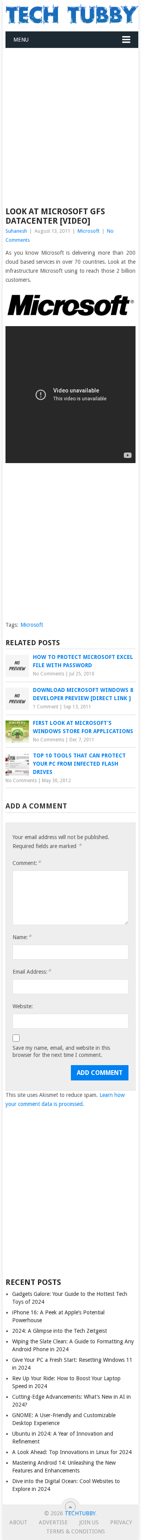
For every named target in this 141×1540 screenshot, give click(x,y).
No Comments (48, 674)
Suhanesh (16, 231)
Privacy (121, 1522)
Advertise (53, 1522)
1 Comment (45, 707)
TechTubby (80, 1513)
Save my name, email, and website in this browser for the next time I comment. (61, 1051)
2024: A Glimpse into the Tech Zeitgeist (59, 1331)
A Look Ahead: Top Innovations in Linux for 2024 (72, 1452)
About (18, 1522)
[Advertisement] (70, 122)
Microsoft (88, 231)
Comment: (27, 863)
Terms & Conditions (75, 1531)
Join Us (89, 1522)
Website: (23, 1006)
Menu (21, 39)
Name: (22, 937)
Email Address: (32, 971)
